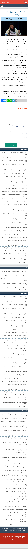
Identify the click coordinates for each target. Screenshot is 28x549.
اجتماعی (14, 528)
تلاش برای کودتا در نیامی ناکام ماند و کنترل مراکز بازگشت (15, 248)
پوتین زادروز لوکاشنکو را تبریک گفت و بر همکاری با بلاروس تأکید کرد (14, 195)
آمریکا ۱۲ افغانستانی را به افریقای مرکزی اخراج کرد (16, 263)
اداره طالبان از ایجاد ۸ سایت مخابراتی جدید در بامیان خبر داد (14, 157)
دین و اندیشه (4, 528)
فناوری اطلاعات (18, 530)
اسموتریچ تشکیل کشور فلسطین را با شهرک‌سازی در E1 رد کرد (15, 241)
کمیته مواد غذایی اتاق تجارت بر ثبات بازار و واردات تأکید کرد (14, 199)
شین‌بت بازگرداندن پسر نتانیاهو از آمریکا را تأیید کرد (16, 188)
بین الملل (9, 528)
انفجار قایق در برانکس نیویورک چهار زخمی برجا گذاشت (15, 245)
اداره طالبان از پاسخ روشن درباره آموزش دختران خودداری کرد (15, 165)
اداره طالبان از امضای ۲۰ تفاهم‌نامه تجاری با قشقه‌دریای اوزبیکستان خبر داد (15, 170)
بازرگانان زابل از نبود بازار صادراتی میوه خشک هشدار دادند (14, 235)
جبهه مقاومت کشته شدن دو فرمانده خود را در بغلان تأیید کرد (15, 223)
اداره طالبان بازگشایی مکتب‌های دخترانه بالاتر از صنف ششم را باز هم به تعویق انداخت (14, 182)
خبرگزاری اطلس (25, 2)
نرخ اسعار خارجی (12, 530)
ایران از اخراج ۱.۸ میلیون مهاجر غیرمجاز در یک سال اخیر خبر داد (14, 153)
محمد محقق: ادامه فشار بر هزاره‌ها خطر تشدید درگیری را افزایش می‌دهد (15, 259)
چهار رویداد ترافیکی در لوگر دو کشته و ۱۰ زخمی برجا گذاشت (14, 191)
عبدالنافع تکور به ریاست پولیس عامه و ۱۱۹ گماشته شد (16, 202)
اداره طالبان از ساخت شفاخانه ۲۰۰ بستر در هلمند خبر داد (15, 174)
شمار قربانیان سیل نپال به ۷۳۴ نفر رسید (19, 186)
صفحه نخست (23, 528)
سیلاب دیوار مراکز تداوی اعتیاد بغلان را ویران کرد (16, 227)
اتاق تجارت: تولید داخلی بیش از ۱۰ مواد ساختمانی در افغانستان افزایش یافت (16, 210)
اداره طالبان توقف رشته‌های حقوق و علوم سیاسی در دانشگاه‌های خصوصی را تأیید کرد (16, 219)
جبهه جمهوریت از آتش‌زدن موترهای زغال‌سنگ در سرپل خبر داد (14, 214)
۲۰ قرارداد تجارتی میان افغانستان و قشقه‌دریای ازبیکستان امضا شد (15, 205)
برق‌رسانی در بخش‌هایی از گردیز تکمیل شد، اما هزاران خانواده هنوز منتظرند (15, 231)
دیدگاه (24, 530)
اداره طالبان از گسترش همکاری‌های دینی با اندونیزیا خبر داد (14, 251)
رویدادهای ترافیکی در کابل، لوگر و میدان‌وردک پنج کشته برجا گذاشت (14, 161)
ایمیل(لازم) (15, 126)
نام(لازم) (25, 126)
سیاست (18, 528)
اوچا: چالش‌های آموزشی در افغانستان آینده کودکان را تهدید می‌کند (14, 177)
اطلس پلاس (5, 530)
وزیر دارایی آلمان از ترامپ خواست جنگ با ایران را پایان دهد (14, 238)
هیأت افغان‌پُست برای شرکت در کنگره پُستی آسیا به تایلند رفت (15, 254)
